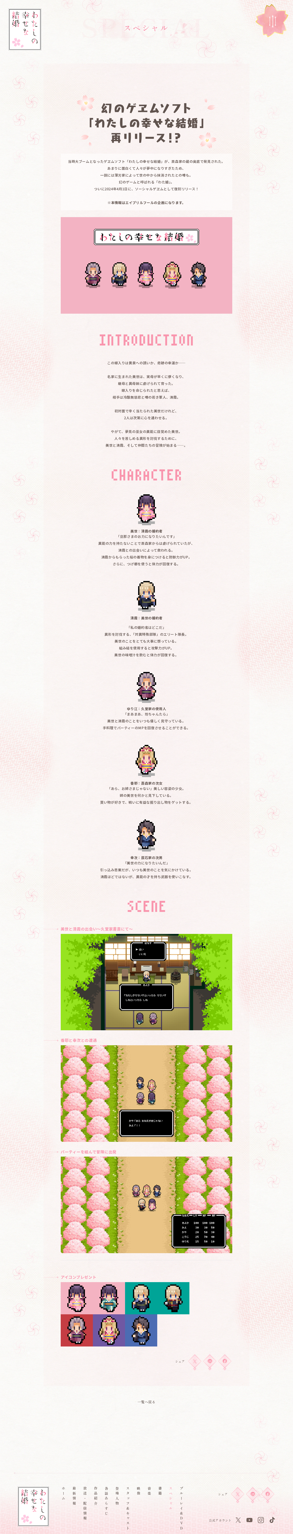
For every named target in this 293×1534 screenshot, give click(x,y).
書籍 (160, 1491)
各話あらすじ (106, 1501)
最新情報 (74, 1497)
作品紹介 (95, 1497)
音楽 (149, 1491)
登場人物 (117, 1497)
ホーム (63, 1494)
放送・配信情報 (85, 1504)
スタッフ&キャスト (127, 1509)
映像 (138, 1491)
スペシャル (170, 1499)
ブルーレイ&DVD (181, 1509)
